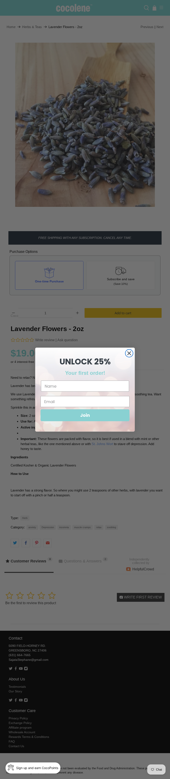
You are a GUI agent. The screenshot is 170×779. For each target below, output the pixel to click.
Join (85, 415)
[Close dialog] (129, 353)
